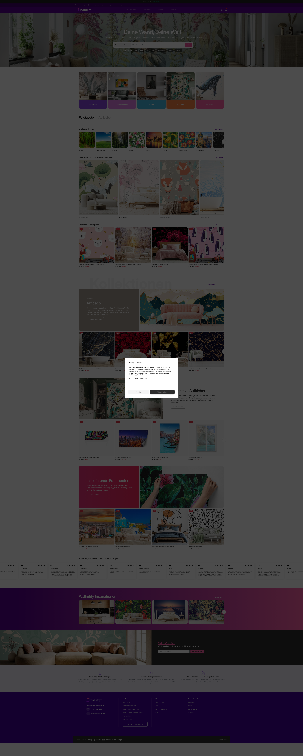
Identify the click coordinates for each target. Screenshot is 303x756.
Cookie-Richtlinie (141, 378)
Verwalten (139, 392)
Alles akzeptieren (162, 392)
